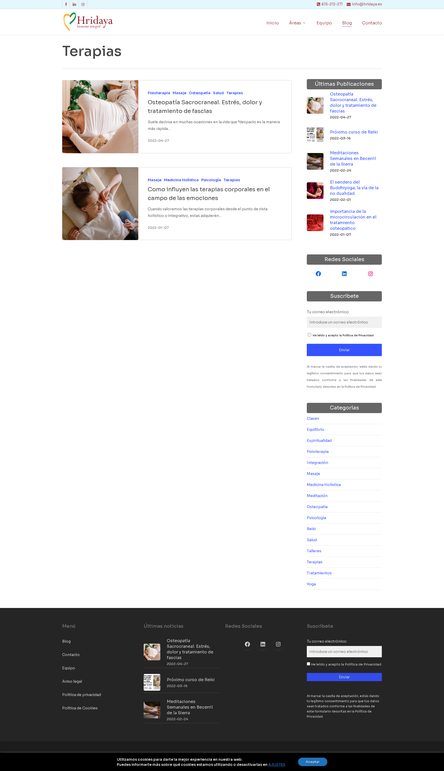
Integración (317, 462)
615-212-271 (332, 4)
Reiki (311, 529)
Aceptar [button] (313, 762)
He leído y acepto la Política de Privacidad (343, 335)
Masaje (179, 93)
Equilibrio (315, 429)
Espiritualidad (319, 440)
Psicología (211, 180)
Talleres (314, 551)
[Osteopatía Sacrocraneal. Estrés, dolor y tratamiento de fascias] (100, 116)
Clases (313, 418)
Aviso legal (72, 681)
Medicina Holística (181, 180)
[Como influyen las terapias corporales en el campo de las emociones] (100, 203)
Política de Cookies (80, 708)
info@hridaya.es (367, 4)
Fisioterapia (159, 93)
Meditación (317, 495)
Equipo (68, 668)
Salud (218, 93)
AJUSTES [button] (276, 764)
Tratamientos (319, 573)
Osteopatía (199, 93)
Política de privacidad (81, 694)
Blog (66, 641)
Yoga (311, 584)
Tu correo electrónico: (328, 311)
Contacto (71, 654)
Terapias (234, 93)
